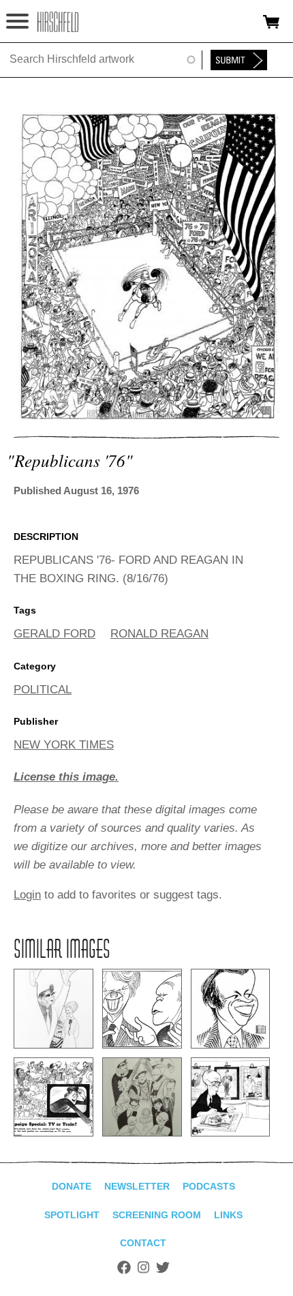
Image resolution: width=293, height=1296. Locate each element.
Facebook (124, 1267)
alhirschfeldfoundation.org (57, 22)
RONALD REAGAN (159, 633)
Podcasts (209, 1186)
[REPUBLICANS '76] (146, 416)
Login (27, 894)
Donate (71, 1186)
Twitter (163, 1267)
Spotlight (71, 1214)
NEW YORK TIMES (64, 744)
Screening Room (156, 1214)
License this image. (66, 776)
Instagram (143, 1267)
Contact (143, 1242)
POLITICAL (43, 689)
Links (228, 1214)
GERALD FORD (54, 633)
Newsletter (137, 1186)
